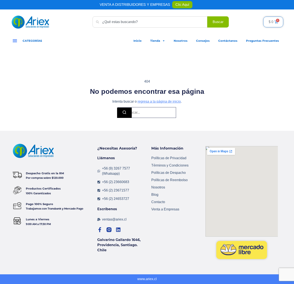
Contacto (158, 202)
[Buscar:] (147, 112)
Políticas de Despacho (168, 172)
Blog (154, 194)
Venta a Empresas (165, 209)
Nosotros (180, 40)
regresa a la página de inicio (159, 101)
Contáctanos (227, 40)
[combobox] (150, 22)
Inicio (137, 40)
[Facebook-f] (99, 229)
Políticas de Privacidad (168, 158)
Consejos (203, 40)
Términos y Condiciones (170, 165)
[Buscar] (124, 113)
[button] (14, 40)
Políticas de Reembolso (169, 180)
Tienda (155, 40)
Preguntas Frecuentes (262, 40)
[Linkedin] (118, 229)
